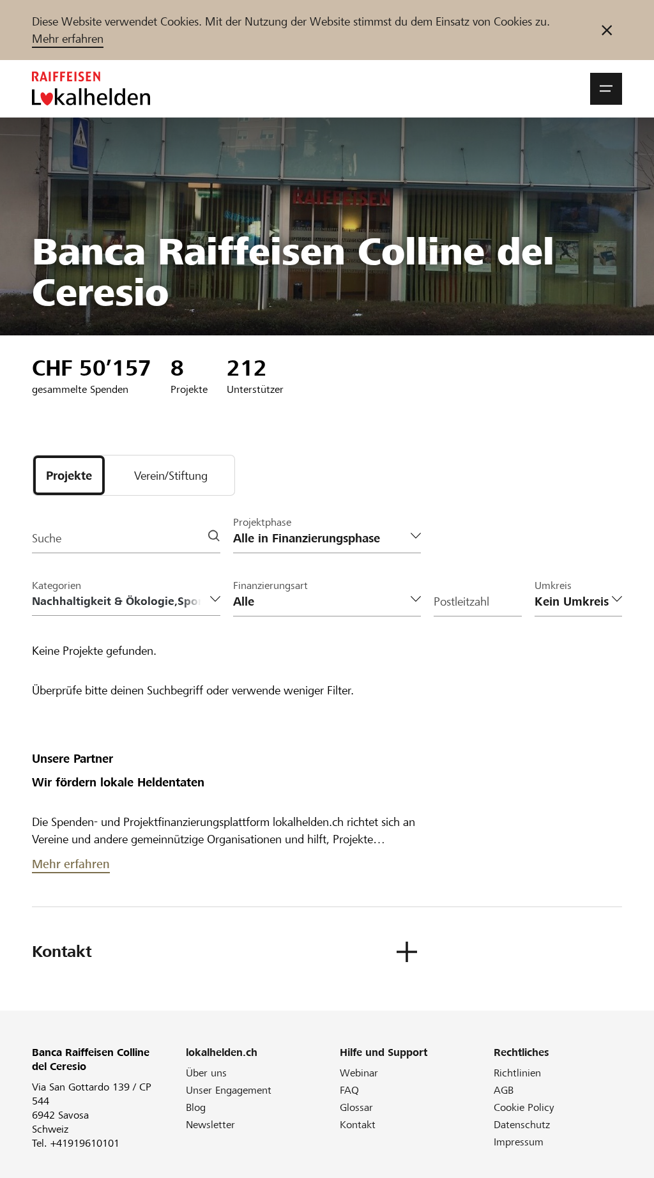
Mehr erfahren (67, 38)
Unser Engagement (228, 1090)
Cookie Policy (524, 1107)
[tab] (69, 475)
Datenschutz (522, 1125)
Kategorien (56, 585)
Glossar (356, 1107)
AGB (503, 1090)
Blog (196, 1107)
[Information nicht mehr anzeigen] (606, 30)
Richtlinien (517, 1073)
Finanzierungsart (270, 585)
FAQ (349, 1090)
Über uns (206, 1073)
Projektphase (262, 522)
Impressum (519, 1142)
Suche (46, 538)
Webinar (359, 1073)
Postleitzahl (461, 601)
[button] (606, 89)
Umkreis (553, 585)
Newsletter (210, 1125)
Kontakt (358, 1125)
